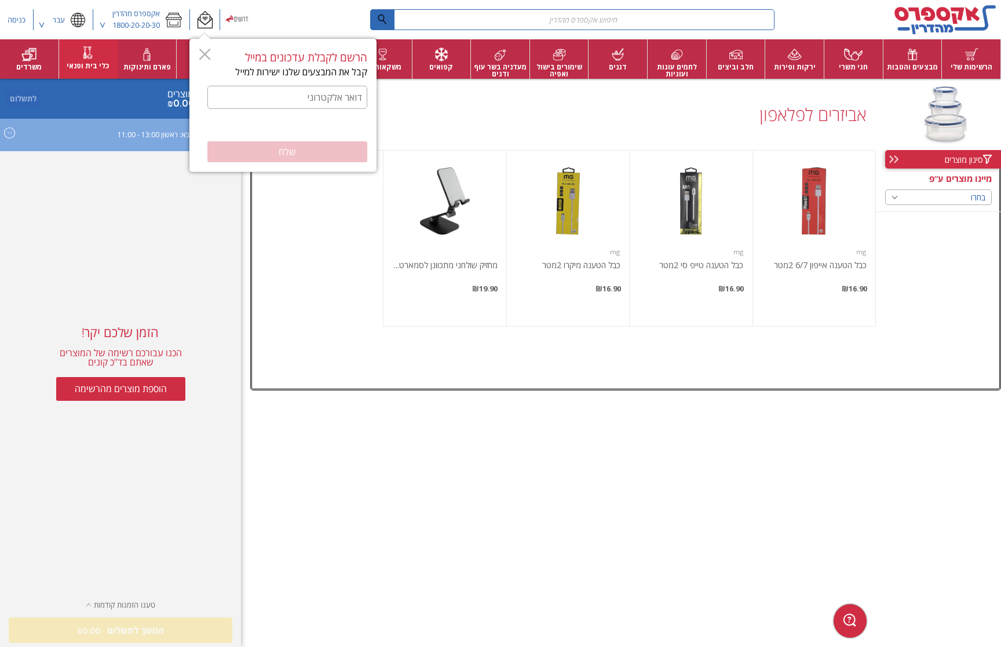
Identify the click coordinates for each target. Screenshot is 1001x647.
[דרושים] (237, 19)
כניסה (16, 19)
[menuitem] (971, 59)
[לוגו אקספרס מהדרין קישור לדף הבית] (945, 19)
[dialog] (283, 105)
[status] (184, 93)
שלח (287, 152)
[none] (814, 238)
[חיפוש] (382, 19)
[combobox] (572, 19)
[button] (205, 19)
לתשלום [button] (23, 98)
